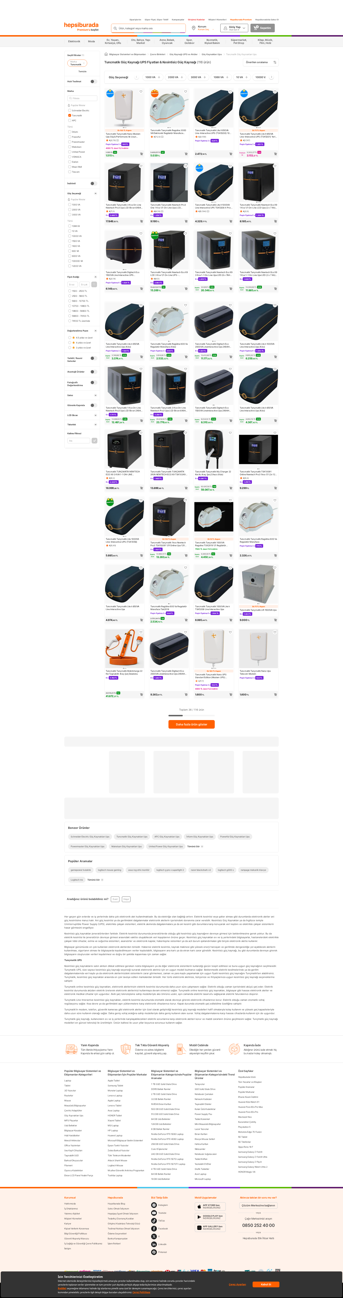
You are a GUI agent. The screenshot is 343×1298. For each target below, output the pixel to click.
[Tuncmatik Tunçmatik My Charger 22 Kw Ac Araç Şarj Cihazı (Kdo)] (213, 450)
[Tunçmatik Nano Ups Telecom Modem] (258, 649)
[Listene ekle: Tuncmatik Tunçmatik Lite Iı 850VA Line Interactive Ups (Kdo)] (275, 369)
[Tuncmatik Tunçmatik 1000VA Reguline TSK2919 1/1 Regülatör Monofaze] (213, 517)
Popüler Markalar (246, 1092)
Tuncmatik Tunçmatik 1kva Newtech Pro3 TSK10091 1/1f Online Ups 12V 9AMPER (168, 544)
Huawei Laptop (115, 1135)
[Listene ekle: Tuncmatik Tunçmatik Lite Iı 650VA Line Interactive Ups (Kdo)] (141, 305)
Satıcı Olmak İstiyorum (118, 1208)
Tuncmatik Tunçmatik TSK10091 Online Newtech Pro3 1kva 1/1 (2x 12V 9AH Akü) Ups (258, 473)
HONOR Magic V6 (246, 1172)
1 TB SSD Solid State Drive (164, 1084)
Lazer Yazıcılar (202, 1129)
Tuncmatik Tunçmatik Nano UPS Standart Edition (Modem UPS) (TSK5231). (211, 676)
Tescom (75, 171)
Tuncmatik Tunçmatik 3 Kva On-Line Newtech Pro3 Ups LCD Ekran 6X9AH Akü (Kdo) (168, 409)
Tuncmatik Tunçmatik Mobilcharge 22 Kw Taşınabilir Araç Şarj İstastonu (124, 672)
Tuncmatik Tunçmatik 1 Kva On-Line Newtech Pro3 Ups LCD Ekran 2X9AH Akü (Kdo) (124, 409)
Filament (68, 1165)
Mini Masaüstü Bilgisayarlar (208, 1124)
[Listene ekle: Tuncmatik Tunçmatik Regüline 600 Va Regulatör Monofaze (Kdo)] (185, 305)
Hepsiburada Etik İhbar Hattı (258, 1238)
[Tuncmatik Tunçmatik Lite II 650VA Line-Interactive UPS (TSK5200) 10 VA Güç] (213, 108)
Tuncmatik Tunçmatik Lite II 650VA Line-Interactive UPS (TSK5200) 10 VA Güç (212, 132)
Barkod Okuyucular (73, 1160)
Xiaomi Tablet (114, 1120)
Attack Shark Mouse (117, 1160)
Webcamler (200, 1149)
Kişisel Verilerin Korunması (76, 1228)
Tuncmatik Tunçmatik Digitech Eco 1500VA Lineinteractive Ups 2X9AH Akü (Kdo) (212, 409)
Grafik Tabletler (202, 1169)
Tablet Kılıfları (201, 1159)
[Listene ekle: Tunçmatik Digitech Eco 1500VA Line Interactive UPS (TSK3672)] (141, 233)
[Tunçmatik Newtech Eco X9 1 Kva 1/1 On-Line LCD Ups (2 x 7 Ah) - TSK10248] (258, 183)
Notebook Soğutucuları (206, 1154)
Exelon (75, 161)
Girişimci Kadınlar (196, 19)
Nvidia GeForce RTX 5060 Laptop (167, 1134)
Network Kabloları (203, 1099)
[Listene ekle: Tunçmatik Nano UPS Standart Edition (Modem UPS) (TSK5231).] (230, 632)
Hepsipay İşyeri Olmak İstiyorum (123, 1213)
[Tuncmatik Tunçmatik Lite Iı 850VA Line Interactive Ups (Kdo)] (258, 386)
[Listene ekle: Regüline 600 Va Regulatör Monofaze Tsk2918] (185, 567)
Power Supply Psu (203, 1114)
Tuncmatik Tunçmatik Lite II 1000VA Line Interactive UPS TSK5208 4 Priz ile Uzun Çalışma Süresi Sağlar (213, 206)
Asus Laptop (114, 1110)
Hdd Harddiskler (72, 1135)
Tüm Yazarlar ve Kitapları (250, 1082)
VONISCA (76, 156)
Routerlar (68, 1095)
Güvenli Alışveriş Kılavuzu (76, 1238)
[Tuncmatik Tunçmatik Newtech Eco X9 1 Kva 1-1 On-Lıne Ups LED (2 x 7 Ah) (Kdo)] (258, 250)
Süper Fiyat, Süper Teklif (156, 19)
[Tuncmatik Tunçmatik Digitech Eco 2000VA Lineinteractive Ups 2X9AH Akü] (169, 649)
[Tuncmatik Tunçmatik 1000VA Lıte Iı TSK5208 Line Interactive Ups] (213, 584)
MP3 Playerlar (71, 1120)
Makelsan (76, 146)
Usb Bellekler (70, 1125)
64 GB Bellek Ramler (161, 1174)
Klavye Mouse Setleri (205, 1139)
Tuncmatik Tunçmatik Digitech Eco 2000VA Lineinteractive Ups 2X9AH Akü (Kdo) (212, 345)
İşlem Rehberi (114, 1243)
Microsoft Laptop (203, 1179)
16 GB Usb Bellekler (160, 1179)
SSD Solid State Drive (205, 1089)
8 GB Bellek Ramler (160, 1129)
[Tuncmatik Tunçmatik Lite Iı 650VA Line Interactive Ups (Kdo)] (124, 322)
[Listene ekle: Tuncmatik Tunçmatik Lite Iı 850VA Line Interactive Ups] (141, 567)
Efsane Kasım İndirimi (248, 1097)
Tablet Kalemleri (202, 1119)
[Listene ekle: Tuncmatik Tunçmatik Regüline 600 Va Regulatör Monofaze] (275, 500)
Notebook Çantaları (204, 1094)
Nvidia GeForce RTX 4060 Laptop (167, 1139)
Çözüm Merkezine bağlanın (258, 1205)
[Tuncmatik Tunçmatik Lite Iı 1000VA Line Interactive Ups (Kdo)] (258, 322)
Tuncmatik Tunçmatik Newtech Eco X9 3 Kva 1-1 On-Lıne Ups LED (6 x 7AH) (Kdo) (214, 274)
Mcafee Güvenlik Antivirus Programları (126, 1170)
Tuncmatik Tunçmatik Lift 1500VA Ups (258, 610)
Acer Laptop (200, 1174)
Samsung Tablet (115, 1085)
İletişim (67, 1248)
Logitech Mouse (115, 1165)
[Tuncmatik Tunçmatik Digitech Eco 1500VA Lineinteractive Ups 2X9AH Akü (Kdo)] (213, 386)
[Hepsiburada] (81, 25)
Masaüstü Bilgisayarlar (75, 1105)
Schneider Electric (80, 110)
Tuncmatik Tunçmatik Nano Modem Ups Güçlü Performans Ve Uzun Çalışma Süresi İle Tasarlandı (123, 135)
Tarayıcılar (200, 1084)
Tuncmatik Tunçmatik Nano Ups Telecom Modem (255, 672)
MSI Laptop (113, 1125)
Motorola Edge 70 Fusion (250, 1132)
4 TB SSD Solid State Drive (164, 1169)
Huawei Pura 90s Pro (248, 1112)
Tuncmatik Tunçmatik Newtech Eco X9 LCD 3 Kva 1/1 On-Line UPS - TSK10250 (169, 274)
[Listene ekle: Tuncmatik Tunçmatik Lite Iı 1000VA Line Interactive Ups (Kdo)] (275, 305)
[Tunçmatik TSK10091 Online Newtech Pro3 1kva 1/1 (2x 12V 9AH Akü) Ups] (258, 450)
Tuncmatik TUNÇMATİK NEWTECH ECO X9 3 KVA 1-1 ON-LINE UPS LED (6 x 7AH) (123, 473)
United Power (78, 151)
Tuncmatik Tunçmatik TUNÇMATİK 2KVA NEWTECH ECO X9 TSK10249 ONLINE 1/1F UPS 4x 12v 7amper (168, 473)
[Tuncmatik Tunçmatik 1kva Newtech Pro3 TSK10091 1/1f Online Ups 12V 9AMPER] (169, 517)
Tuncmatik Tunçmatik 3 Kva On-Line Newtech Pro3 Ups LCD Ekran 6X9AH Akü (124, 206)
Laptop (67, 1080)
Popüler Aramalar (246, 1087)
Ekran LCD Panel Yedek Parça (78, 1175)
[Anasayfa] (106, 54)
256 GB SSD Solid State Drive (165, 1144)
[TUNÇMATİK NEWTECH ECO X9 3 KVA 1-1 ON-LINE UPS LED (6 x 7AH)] (124, 450)
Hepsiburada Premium (241, 19)
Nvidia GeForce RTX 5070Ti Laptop (168, 1164)
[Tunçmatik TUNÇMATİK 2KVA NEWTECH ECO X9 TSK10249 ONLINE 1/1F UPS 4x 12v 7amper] (169, 450)
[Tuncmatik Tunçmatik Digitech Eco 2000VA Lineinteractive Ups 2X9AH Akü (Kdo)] (213, 322)
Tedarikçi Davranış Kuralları (121, 1218)
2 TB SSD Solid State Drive (164, 1094)
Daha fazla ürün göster (191, 724)
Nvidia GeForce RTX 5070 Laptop (167, 1159)
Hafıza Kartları (201, 1144)
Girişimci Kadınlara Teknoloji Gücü (124, 1223)
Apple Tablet (114, 1080)
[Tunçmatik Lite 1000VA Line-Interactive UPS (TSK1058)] (124, 517)
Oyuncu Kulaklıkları (73, 1170)
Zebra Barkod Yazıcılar (118, 1150)
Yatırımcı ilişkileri (72, 1213)
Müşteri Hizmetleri (217, 19)
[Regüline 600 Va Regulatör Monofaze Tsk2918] (169, 584)
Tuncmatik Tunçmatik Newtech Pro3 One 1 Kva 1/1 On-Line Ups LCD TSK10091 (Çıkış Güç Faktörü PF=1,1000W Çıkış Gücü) (168, 206)
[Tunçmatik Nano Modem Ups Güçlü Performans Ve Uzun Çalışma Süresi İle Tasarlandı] (124, 108)
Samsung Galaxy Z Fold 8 (250, 1152)
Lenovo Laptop (115, 1095)
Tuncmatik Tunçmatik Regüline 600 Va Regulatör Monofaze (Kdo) (169, 345)
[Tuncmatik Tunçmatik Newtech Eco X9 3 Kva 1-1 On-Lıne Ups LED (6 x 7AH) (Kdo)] (213, 250)
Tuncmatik (77, 115)
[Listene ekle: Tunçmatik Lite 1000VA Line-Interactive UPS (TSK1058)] (141, 500)
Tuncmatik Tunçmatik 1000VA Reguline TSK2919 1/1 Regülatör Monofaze (210, 544)
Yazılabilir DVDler (203, 1164)
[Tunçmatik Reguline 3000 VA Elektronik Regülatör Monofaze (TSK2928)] (169, 108)
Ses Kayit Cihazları (73, 1150)
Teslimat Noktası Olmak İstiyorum (123, 1228)
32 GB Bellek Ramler (161, 1099)
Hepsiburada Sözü (247, 1077)
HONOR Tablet (115, 1115)
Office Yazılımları (72, 1145)
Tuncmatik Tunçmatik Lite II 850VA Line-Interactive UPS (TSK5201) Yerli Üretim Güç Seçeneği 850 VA (258, 135)
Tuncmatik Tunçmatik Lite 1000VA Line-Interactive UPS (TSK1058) (122, 540)
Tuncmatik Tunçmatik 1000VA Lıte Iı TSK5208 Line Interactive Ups (212, 608)
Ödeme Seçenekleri (117, 1233)
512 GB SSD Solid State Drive (165, 1114)
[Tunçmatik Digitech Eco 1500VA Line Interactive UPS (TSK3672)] (124, 250)
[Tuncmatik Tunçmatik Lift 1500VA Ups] (258, 584)
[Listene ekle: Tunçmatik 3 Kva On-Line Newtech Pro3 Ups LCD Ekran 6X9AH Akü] (141, 166)
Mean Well (77, 166)
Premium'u (84, 29)
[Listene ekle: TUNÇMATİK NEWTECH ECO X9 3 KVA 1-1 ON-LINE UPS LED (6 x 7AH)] (141, 433)
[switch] (93, 81)
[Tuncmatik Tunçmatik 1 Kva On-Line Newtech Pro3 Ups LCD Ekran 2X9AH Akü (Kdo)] (124, 386)
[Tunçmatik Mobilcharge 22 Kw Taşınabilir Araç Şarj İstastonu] (124, 649)
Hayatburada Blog (116, 1203)
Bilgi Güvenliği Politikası (75, 1233)
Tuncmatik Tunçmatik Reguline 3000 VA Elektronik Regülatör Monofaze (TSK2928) (168, 132)
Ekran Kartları (201, 1134)
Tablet (67, 1085)
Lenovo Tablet (114, 1105)
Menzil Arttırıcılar (72, 1140)
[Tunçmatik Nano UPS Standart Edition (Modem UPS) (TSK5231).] (213, 649)
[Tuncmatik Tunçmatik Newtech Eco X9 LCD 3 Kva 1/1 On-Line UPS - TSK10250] (169, 250)
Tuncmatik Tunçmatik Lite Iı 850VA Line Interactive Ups (122, 608)
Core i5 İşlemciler (159, 1149)
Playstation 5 (244, 1127)
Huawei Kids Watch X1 (248, 1102)
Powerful (76, 136)
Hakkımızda (70, 1203)
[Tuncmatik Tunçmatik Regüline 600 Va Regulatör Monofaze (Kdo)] (169, 322)
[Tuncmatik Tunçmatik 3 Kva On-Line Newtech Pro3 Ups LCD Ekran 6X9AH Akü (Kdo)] (169, 386)
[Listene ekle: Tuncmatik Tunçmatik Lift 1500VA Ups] (275, 567)
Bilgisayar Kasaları (73, 1130)
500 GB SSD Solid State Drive (165, 1109)
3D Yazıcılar (70, 1090)
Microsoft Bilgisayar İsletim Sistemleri (125, 1140)
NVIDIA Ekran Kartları (161, 1104)
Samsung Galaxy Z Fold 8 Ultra (252, 1157)
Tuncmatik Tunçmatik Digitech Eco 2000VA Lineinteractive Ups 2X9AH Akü (167, 672)
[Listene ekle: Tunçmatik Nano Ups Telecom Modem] (275, 632)
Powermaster (78, 141)
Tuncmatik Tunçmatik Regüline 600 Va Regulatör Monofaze (258, 540)
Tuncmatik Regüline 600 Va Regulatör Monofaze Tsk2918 (168, 608)
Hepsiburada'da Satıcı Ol (267, 19)
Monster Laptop (115, 1090)
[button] (94, 284)
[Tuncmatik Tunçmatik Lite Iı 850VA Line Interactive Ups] (124, 584)
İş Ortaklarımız (71, 1208)
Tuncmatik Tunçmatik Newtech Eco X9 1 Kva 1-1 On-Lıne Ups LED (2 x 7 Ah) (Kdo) (258, 274)
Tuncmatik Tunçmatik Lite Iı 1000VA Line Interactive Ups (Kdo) (257, 345)
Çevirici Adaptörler (73, 1110)
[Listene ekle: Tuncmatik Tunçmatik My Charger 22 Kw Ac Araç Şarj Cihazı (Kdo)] (230, 433)
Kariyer (67, 1223)
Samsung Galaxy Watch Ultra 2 (252, 1167)
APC (74, 120)
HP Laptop (113, 1130)
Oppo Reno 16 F (245, 1147)
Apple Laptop (114, 1100)
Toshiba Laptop (115, 1175)
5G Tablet (242, 1137)
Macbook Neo (245, 1117)
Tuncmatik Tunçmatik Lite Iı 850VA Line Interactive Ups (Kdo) (256, 409)
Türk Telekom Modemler (119, 1155)
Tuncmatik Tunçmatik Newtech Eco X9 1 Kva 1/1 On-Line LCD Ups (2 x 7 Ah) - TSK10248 (258, 206)
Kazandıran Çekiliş (247, 1122)
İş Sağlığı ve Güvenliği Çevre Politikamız (83, 1243)
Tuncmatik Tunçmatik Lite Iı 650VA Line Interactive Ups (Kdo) (122, 345)
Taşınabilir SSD (71, 1155)
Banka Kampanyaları (118, 1238)
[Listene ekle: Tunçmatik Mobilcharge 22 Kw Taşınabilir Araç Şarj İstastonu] (141, 632)
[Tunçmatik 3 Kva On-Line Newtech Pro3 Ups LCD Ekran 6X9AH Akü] (124, 183)
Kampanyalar (178, 19)
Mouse (67, 1100)
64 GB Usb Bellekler (160, 1119)
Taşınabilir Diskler (203, 1104)
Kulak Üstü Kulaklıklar (205, 1109)
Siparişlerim (135, 19)
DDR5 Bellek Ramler (160, 1089)
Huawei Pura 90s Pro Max (250, 1107)
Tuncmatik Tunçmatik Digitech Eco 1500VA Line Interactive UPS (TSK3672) (122, 274)
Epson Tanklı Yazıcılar (118, 1145)
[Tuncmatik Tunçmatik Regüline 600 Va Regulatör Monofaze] (258, 517)
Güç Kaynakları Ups (73, 1115)
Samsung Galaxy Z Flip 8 (250, 1162)
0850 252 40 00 (258, 1225)
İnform (75, 131)
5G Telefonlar (244, 1142)
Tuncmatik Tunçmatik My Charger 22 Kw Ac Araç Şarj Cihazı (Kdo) (213, 473)
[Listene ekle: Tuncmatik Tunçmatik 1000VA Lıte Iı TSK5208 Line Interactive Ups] (230, 567)
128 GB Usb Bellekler (161, 1124)
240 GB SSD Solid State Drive (165, 1154)
